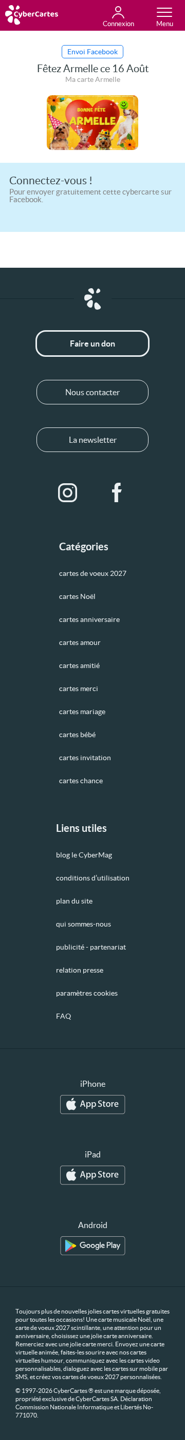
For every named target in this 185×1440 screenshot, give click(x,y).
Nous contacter (92, 392)
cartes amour (80, 642)
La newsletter (93, 439)
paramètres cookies (87, 993)
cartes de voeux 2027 (92, 573)
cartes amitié (79, 665)
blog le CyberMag (84, 855)
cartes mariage (82, 711)
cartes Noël (77, 596)
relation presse (79, 970)
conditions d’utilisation (93, 878)
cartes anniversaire (89, 619)
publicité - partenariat (91, 947)
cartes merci (78, 688)
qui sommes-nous (83, 924)
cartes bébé (77, 734)
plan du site (74, 901)
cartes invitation (85, 758)
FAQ (63, 1016)
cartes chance (81, 781)
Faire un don (92, 343)
